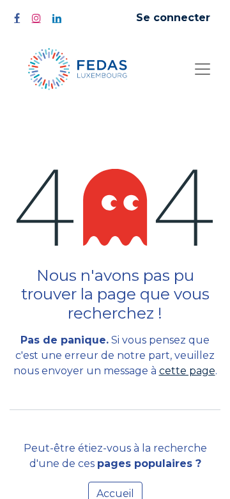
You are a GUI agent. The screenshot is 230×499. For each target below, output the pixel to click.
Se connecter (173, 18)
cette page (187, 371)
